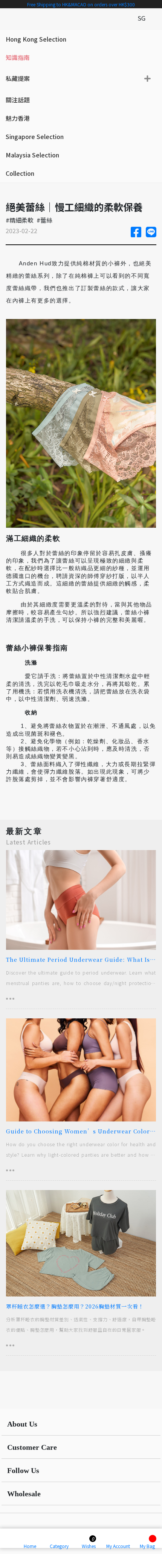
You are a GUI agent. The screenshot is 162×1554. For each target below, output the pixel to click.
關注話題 (18, 99)
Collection (20, 173)
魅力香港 (18, 118)
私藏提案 (18, 78)
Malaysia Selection (32, 154)
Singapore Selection (35, 136)
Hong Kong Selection (36, 38)
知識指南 (18, 57)
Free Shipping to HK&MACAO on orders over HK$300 (81, 4)
